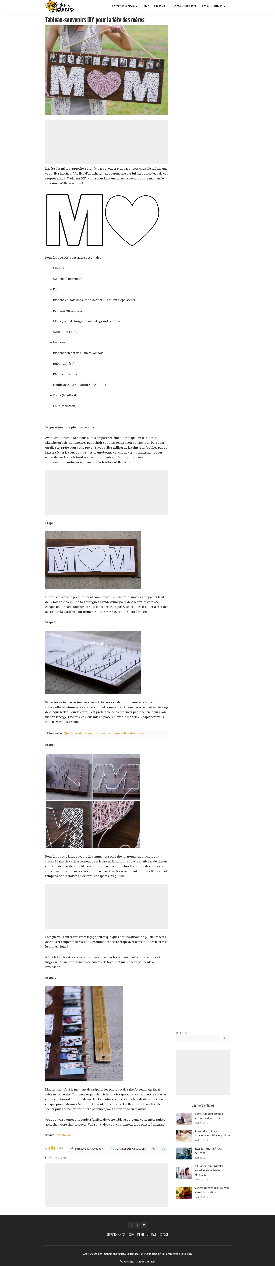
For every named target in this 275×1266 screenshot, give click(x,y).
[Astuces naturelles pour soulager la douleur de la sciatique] (184, 1193)
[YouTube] (144, 1225)
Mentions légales (92, 1253)
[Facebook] (131, 1225)
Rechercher (182, 1033)
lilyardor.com (64, 1135)
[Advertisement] (106, 142)
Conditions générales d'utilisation (123, 1253)
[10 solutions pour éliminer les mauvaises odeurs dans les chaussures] (184, 1173)
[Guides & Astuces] (59, 6)
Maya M (48, 1158)
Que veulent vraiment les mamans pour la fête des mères (104, 733)
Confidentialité (154, 1253)
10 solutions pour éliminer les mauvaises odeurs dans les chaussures (209, 1170)
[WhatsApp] (163, 1149)
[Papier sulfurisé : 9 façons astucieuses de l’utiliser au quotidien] (184, 1136)
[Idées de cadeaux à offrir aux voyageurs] (184, 1153)
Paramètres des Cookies (179, 1253)
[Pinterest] (154, 1149)
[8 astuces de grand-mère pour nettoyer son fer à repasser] (184, 1119)
